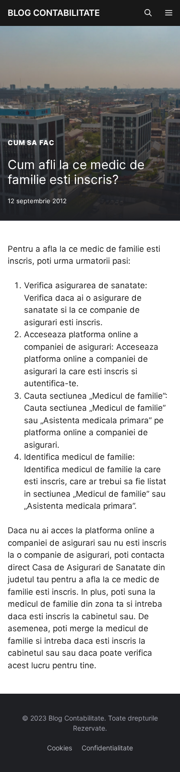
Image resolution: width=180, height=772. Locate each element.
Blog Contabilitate (54, 13)
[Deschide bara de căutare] (148, 13)
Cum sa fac (31, 142)
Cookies (59, 748)
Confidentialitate (107, 748)
